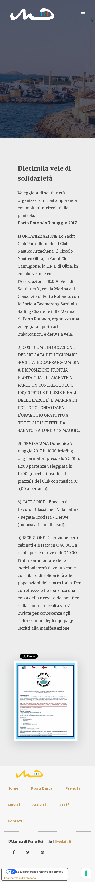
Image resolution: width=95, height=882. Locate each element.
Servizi (14, 805)
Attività (39, 805)
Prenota (73, 788)
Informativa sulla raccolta (20, 877)
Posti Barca (42, 788)
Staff (64, 805)
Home (13, 788)
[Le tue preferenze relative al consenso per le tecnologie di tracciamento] (86, 873)
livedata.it (63, 842)
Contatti (16, 821)
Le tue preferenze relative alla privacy (39, 871)
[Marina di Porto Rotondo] (32, 14)
